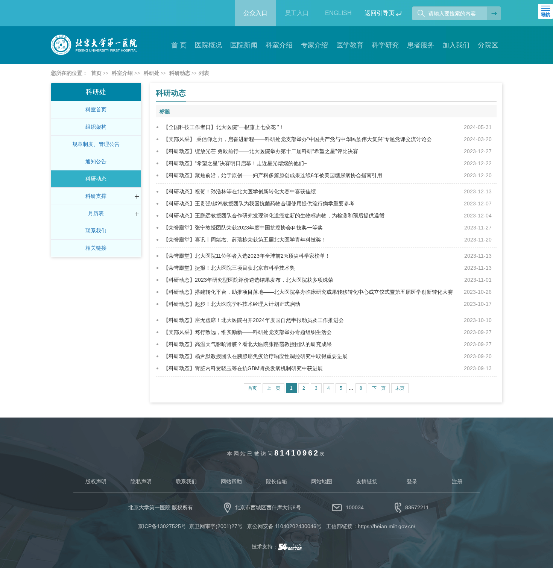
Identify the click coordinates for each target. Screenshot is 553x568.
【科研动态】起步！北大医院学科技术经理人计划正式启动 (231, 304)
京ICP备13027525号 (162, 526)
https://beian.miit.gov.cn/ (386, 526)
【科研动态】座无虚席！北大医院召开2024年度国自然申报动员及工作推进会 (253, 320)
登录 (412, 481)
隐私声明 (141, 481)
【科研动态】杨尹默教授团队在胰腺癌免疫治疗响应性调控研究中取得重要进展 (255, 356)
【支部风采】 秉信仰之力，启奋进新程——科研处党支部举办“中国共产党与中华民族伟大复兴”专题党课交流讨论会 (297, 139)
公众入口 (255, 13)
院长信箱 (276, 481)
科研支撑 (95, 196)
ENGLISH (338, 13)
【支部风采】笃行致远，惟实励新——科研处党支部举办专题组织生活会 (247, 332)
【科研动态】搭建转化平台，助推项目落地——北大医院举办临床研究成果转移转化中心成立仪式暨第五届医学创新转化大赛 (308, 292)
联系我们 (95, 231)
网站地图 (321, 481)
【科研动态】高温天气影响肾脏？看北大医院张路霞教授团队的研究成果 (247, 344)
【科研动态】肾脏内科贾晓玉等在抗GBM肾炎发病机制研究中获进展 (243, 368)
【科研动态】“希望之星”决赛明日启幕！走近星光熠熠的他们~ (235, 163)
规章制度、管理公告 (96, 144)
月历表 (96, 213)
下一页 (379, 388)
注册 (457, 481)
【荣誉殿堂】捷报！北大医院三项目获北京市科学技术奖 (229, 268)
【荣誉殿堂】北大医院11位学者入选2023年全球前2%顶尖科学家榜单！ (246, 256)
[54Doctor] (290, 547)
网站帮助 (231, 481)
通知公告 (95, 161)
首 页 (179, 45)
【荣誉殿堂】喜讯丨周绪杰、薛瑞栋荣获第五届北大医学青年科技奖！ (245, 240)
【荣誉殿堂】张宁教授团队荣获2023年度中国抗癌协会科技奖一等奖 (243, 228)
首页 (96, 73)
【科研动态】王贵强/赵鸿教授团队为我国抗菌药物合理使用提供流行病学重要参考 (258, 203)
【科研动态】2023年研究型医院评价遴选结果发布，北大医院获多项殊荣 (248, 280)
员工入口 (297, 13)
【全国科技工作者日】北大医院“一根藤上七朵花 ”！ (223, 127)
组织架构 (95, 127)
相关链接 (95, 248)
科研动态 (95, 179)
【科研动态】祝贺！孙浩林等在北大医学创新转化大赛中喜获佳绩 (239, 191)
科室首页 (95, 109)
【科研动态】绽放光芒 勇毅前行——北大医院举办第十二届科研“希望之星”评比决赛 (260, 151)
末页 (399, 388)
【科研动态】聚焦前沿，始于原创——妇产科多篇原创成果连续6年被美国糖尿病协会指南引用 (272, 175)
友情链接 (366, 481)
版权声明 (95, 481)
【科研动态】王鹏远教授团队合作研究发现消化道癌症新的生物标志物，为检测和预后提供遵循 (273, 216)
